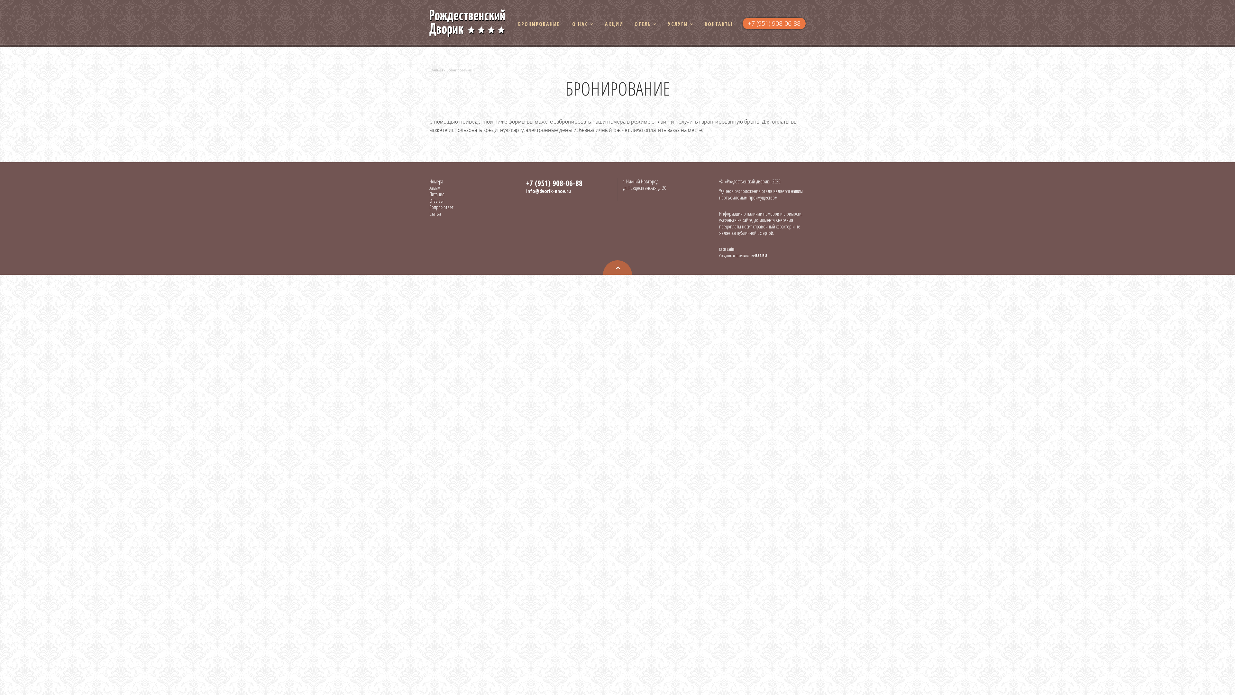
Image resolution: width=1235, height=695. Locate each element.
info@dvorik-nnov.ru (548, 191)
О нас (580, 24)
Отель (643, 24)
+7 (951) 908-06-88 (774, 23)
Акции (614, 24)
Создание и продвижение (743, 255)
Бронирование (539, 24)
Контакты (719, 24)
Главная (436, 70)
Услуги (678, 24)
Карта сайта (727, 249)
